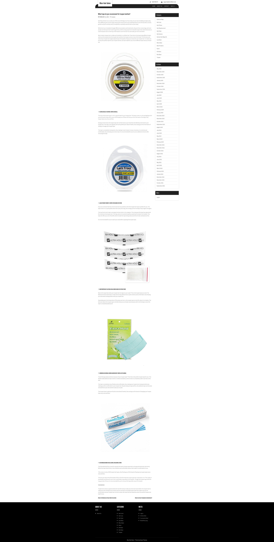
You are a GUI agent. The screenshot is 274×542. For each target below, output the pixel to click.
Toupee (113, 17)
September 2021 (161, 186)
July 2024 (159, 95)
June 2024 (159, 98)
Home (153, 6)
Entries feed (143, 516)
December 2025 (160, 71)
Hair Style (159, 31)
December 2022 (160, 145)
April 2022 (159, 165)
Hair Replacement (161, 28)
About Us (159, 6)
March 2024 (159, 107)
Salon (158, 48)
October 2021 (160, 183)
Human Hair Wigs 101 (162, 37)
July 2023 (159, 130)
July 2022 (159, 156)
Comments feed (144, 518)
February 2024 (160, 110)
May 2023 (159, 136)
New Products (160, 45)
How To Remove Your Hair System (107, 498)
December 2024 (160, 83)
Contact (166, 6)
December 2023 (160, 115)
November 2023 (160, 118)
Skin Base (159, 54)
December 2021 (160, 177)
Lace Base (159, 40)
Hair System (160, 34)
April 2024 (159, 104)
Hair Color (121, 513)
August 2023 (160, 127)
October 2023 (160, 121)
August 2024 (160, 92)
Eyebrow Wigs (160, 19)
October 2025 (160, 74)
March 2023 (159, 139)
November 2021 (160, 180)
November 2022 (161, 148)
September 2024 (161, 89)
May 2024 (159, 101)
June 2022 (159, 159)
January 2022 (160, 174)
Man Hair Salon (105, 3)
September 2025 (161, 77)
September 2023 (161, 124)
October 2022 (160, 150)
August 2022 (160, 153)
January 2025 (160, 80)
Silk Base (159, 51)
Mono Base (159, 43)
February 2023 (160, 142)
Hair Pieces (159, 25)
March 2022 (159, 168)
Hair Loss (159, 22)
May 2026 (159, 69)
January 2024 (160, 112)
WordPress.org (144, 520)
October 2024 (160, 86)
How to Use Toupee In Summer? (143, 498)
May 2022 (159, 162)
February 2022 (160, 171)
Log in (158, 197)
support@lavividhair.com (169, 2)
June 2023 (159, 133)
